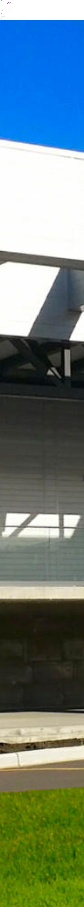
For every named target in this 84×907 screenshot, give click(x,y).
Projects (2, 11)
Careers (2, 14)
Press (2, 13)
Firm (2, 10)
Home (2, 9)
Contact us (3, 16)
